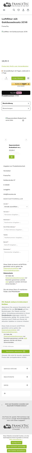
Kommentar (7, 249)
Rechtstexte (9, 377)
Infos (6, 385)
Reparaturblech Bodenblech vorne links (15, 146)
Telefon (5, 235)
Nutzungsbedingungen (11, 270)
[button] (20, 85)
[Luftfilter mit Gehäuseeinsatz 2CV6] (16, 43)
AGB (7, 282)
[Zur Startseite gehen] (16, 4)
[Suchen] (14, 10)
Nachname (6, 219)
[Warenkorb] (28, 10)
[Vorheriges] (6, 139)
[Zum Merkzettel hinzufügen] (28, 78)
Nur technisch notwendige (17, 447)
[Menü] (4, 10)
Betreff (5, 242)
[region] (16, 44)
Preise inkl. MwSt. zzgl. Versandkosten (15, 66)
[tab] (16, 103)
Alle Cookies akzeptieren (16, 451)
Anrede (5, 204)
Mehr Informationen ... (16, 439)
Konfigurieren (16, 443)
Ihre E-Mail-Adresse (9, 227)
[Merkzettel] (18, 10)
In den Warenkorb (19, 78)
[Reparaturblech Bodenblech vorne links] (16, 131)
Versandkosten (6, 418)
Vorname (6, 212)
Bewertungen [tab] (8, 108)
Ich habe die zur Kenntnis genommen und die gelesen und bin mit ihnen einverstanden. (16, 280)
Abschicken (23, 295)
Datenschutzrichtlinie (10, 268)
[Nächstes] (26, 139)
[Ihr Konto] (23, 10)
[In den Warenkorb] (11, 157)
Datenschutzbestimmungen (15, 278)
